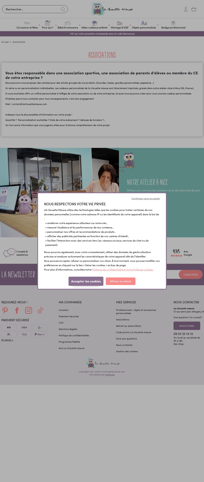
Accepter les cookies (86, 281)
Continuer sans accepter (145, 198)
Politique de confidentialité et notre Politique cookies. (122, 269)
